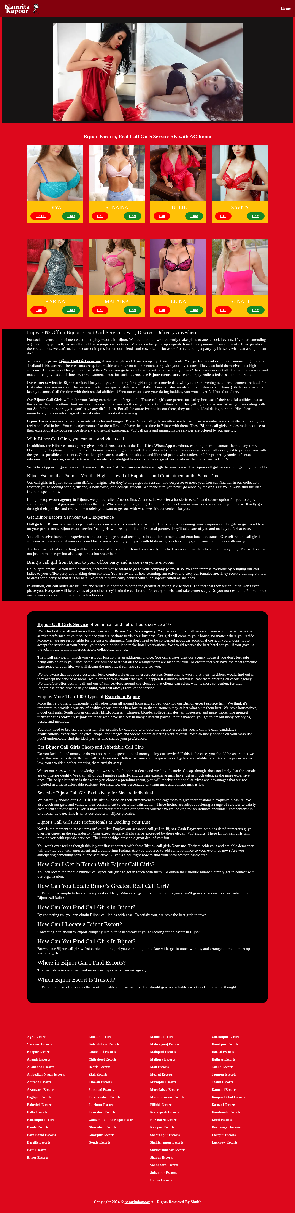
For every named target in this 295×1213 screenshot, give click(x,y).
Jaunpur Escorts (224, 1074)
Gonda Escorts (99, 1142)
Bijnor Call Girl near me (80, 361)
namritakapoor (137, 1202)
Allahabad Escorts (40, 1067)
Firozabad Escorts (102, 1112)
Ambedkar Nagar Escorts (46, 1074)
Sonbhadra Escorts (164, 1165)
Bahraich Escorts (39, 1104)
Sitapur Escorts (161, 1157)
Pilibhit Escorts (161, 1104)
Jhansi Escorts (222, 1082)
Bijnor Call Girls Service (62, 624)
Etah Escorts (98, 1074)
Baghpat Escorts (39, 1097)
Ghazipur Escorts (101, 1135)
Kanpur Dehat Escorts (228, 1097)
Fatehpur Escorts (101, 1104)
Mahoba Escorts (162, 1037)
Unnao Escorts (161, 1180)
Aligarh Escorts (38, 1059)
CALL (41, 216)
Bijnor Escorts (39, 421)
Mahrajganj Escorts (164, 1044)
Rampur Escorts (162, 1127)
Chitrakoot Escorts (102, 1059)
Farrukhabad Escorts (104, 1097)
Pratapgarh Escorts (164, 1112)
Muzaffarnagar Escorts (167, 1097)
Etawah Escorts (100, 1082)
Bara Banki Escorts (41, 1135)
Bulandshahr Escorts (104, 1044)
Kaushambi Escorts (226, 1112)
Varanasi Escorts (39, 1044)
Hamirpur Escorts (225, 1044)
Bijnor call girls (213, 426)
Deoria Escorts (99, 1067)
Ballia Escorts (37, 1112)
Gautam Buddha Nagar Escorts (112, 1120)
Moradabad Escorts (164, 1089)
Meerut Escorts (161, 1074)
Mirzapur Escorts (163, 1082)
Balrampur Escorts (41, 1120)
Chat (71, 216)
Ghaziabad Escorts (102, 1127)
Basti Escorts (36, 1150)
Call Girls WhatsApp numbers (162, 445)
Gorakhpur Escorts (226, 1037)
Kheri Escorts (222, 1120)
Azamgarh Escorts (40, 1089)
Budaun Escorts (100, 1037)
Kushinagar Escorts (226, 1127)
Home (286, 8)
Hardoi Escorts (223, 1052)
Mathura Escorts (162, 1059)
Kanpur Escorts (38, 1052)
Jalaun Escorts (222, 1067)
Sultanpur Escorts (163, 1172)
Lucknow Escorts (224, 1142)
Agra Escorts (36, 1037)
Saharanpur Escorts (165, 1135)
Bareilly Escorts (38, 1142)
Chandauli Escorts (102, 1052)
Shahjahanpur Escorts (166, 1142)
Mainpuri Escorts (163, 1052)
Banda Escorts (37, 1127)
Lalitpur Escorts (224, 1135)
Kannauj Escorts (224, 1089)
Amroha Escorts (39, 1082)
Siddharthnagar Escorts (167, 1150)
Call (100, 216)
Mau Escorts (159, 1067)
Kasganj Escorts (223, 1104)
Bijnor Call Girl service (120, 467)
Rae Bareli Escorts (163, 1120)
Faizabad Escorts (101, 1089)
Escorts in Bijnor (122, 696)
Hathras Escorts (223, 1059)
